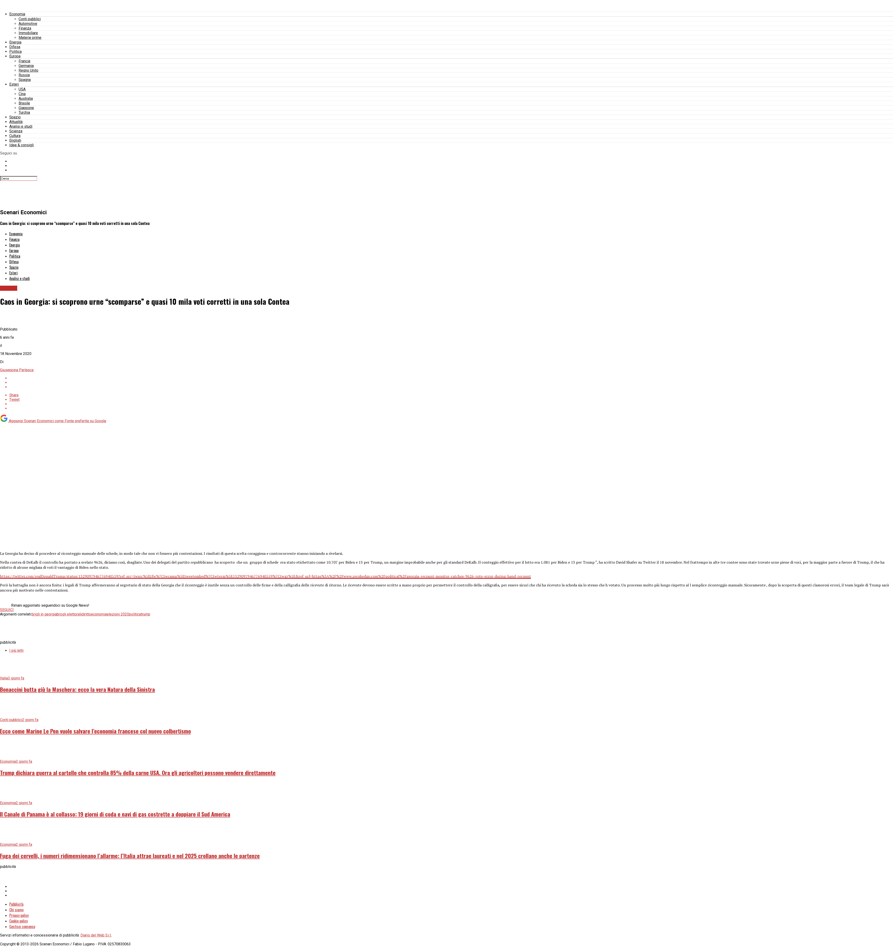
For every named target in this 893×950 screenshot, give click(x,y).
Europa (14, 56)
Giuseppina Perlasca (16, 370)
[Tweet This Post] (451, 382)
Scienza (15, 131)
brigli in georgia (44, 614)
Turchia (24, 112)
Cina (22, 94)
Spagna (25, 79)
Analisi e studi (20, 126)
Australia (26, 98)
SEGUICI (7, 610)
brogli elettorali (69, 614)
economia (99, 614)
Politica (15, 51)
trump (145, 614)
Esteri (14, 84)
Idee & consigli (21, 145)
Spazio (15, 117)
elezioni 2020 (118, 614)
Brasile (24, 103)
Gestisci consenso (22, 926)
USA (22, 89)
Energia (15, 42)
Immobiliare (28, 33)
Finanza (25, 28)
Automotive (28, 23)
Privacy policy (19, 915)
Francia (24, 61)
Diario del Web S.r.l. (96, 935)
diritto (86, 614)
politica (135, 614)
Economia (17, 14)
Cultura (14, 136)
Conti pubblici (30, 19)
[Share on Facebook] (451, 378)
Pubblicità (16, 904)
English (15, 140)
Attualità (16, 122)
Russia (24, 75)
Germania (26, 66)
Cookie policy (18, 921)
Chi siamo (16, 910)
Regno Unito (28, 70)
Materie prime (30, 37)
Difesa (14, 47)
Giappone (26, 108)
